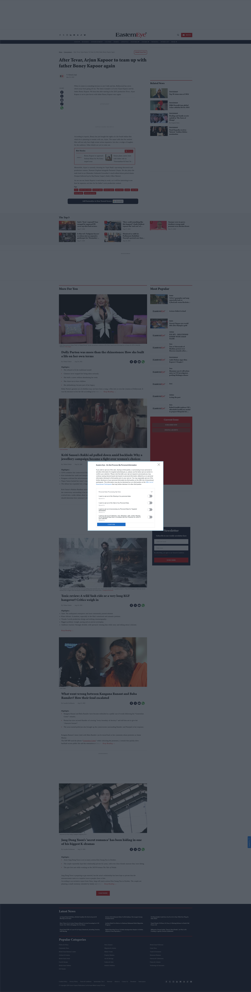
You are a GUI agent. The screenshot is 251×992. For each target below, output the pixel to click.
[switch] (149, 496)
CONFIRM (111, 524)
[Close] (159, 465)
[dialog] (125, 496)
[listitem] (125, 492)
